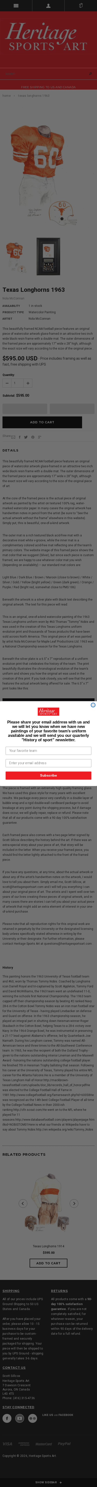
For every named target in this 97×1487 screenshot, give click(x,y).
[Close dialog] (93, 705)
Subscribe (48, 775)
